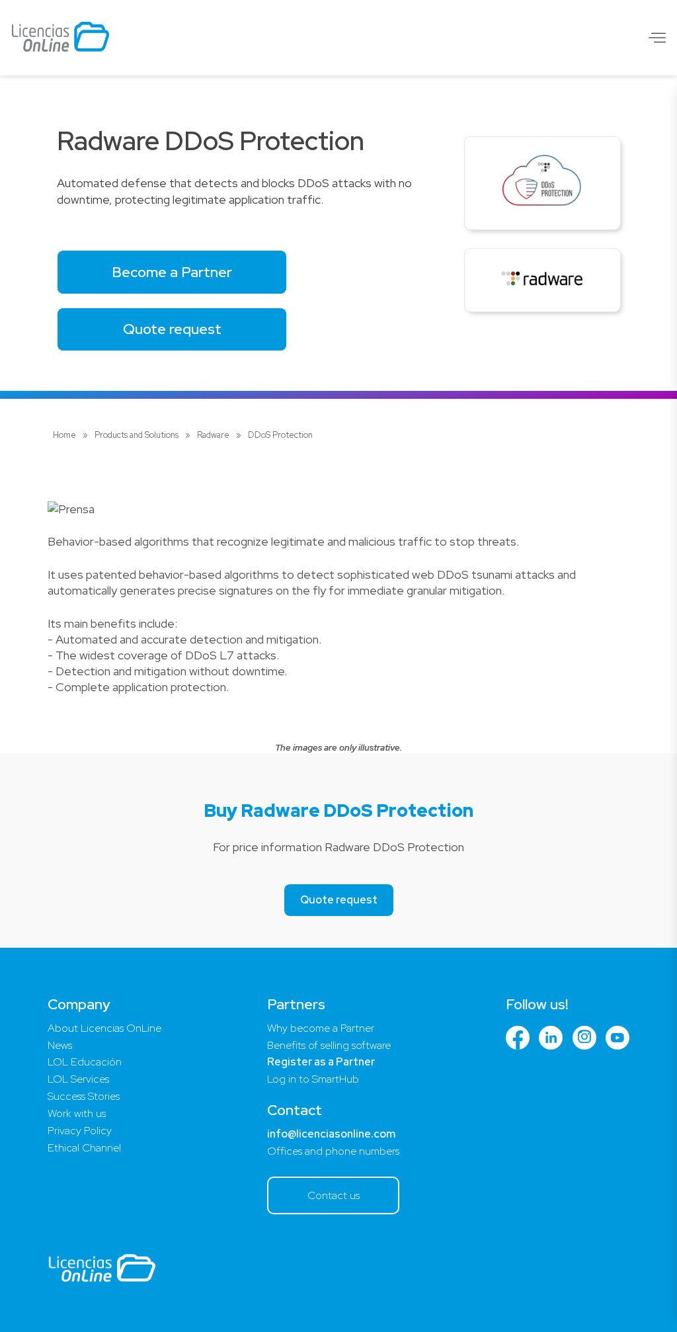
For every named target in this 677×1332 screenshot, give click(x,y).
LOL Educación (85, 1062)
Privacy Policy (80, 1131)
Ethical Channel (84, 1148)
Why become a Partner (320, 1028)
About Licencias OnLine (104, 1028)
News (60, 1045)
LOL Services (78, 1079)
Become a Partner (172, 272)
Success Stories (84, 1096)
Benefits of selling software (329, 1045)
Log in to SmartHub (313, 1079)
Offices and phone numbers (333, 1151)
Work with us (77, 1113)
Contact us (333, 1195)
